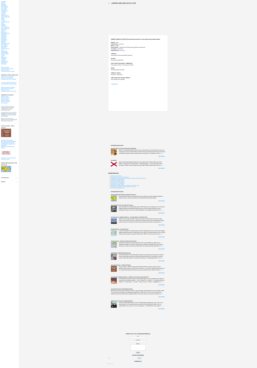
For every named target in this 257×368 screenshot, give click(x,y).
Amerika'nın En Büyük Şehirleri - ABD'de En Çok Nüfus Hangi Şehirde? (130, 277)
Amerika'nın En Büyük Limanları (117, 180)
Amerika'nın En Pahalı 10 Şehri (117, 184)
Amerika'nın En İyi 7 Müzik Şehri (118, 183)
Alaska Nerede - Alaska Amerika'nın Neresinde (124, 241)
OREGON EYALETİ (5, 48)
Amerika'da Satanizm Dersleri (8, 71)
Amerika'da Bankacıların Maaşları (8, 141)
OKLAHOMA (4, 51)
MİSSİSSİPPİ (4, 39)
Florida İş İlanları (5, 99)
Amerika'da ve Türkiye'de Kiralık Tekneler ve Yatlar (8, 158)
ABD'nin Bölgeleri (5, 67)
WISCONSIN (4, 62)
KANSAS (3, 24)
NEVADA (3, 42)
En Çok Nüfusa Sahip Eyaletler (117, 188)
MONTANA (3, 38)
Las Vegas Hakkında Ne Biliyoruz (9, 82)
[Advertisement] (130, 20)
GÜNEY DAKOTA (5, 15)
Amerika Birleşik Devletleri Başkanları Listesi (7, 89)
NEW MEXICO (4, 46)
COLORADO (4, 9)
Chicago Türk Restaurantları (7, 76)
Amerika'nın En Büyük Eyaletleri (117, 179)
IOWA (2, 23)
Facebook (139, 357)
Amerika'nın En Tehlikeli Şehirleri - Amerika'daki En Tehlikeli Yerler (125, 185)
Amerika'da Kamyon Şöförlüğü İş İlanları (122, 289)
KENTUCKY (3, 25)
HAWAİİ (3, 18)
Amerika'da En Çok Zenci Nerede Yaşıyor (120, 177)
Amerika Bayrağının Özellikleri (8, 87)
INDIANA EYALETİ (5, 22)
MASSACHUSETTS (5, 33)
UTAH (2, 56)
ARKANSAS (3, 5)
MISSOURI (3, 37)
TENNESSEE (4, 57)
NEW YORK (3, 47)
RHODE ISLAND (5, 53)
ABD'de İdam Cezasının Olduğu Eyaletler (122, 301)
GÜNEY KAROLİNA (5, 17)
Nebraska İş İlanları (5, 100)
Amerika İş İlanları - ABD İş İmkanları (121, 265)
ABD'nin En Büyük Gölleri (116, 176)
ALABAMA (114, 160)
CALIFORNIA (4, 8)
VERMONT (3, 59)
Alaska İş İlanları (5, 96)
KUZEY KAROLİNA (5, 28)
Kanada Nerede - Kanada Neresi (119, 229)
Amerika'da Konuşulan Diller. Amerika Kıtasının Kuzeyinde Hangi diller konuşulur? (128, 178)
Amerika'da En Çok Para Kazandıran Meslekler (123, 148)
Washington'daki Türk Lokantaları (8, 79)
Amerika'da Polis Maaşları (7, 140)
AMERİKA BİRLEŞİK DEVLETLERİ (123, 3)
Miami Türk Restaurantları (7, 78)
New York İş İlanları (5, 101)
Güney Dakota (115, 84)
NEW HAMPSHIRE (5, 43)
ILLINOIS (3, 20)
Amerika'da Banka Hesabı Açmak (8, 84)
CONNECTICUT (4, 10)
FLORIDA (3, 13)
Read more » (161, 156)
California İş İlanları (5, 97)
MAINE (2, 31)
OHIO (2, 50)
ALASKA (3, 3)
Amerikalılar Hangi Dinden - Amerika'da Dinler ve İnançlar (123, 186)
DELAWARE (3, 12)
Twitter (139, 358)
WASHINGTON (4, 61)
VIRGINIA (3, 60)
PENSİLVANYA (4, 52)
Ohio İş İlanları (4, 103)
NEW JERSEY (4, 45)
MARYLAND (4, 32)
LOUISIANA (3, 29)
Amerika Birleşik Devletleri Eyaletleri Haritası (123, 194)
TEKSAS (3, 55)
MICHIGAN (3, 34)
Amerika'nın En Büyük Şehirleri (117, 182)
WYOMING (3, 64)
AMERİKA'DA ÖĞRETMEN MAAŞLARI (121, 253)
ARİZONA (3, 4)
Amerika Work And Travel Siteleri (8, 91)
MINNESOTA (4, 36)
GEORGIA (3, 14)
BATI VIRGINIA (4, 6)
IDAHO (2, 19)
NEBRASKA (3, 41)
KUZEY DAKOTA (5, 27)
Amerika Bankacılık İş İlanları (7, 142)
